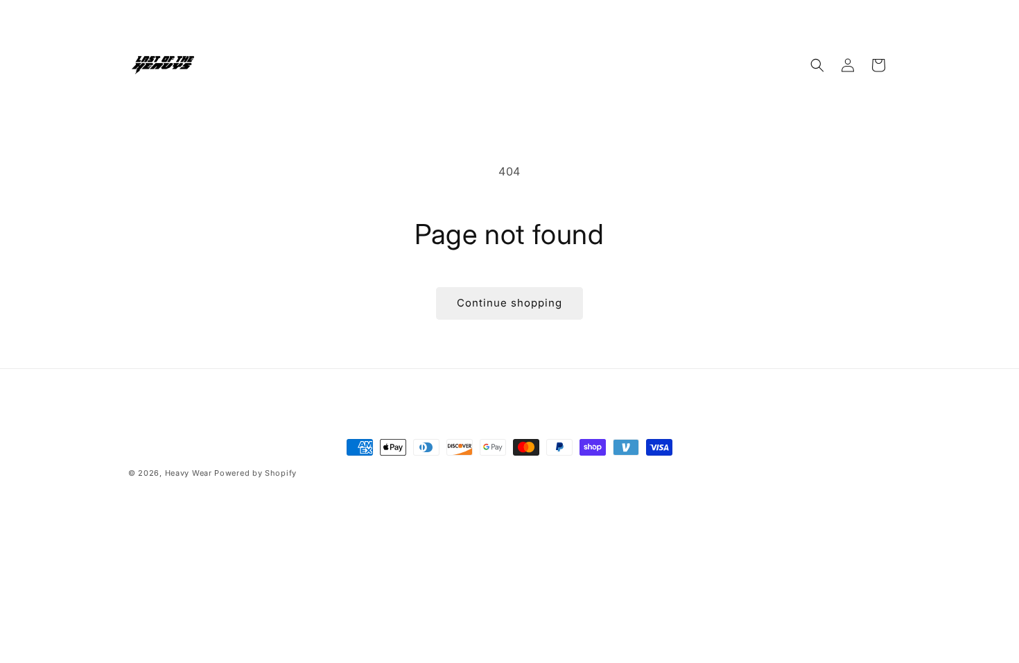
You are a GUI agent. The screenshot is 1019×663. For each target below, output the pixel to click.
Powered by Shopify (255, 473)
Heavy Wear (188, 473)
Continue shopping (509, 302)
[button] (817, 65)
